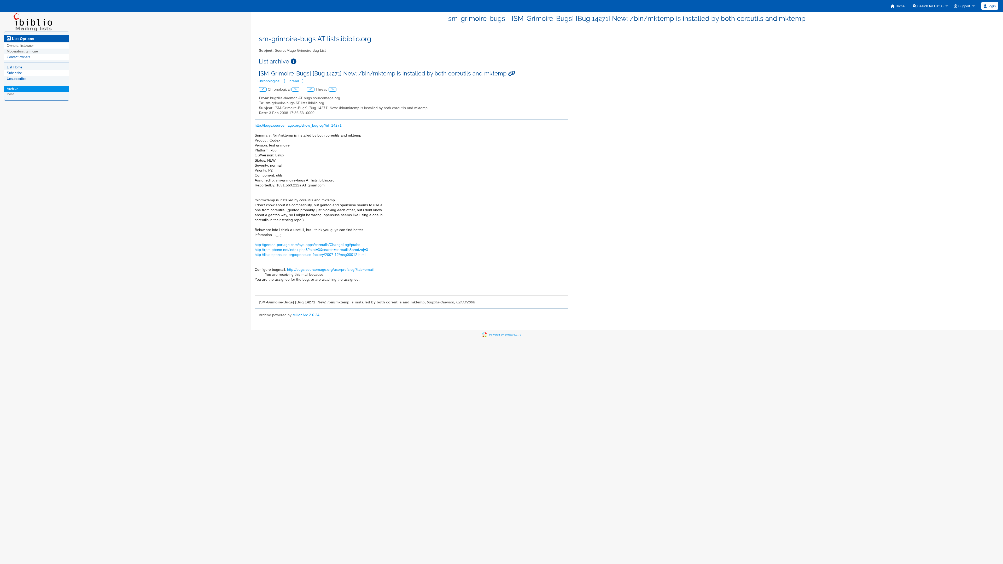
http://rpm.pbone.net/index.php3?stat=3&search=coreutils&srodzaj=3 (311, 250)
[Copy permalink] (511, 73)
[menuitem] (898, 6)
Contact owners (18, 57)
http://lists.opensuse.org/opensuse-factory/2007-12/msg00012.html (310, 255)
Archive (12, 89)
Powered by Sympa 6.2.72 (505, 334)
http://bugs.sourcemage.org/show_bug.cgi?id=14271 (298, 125)
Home (900, 5)
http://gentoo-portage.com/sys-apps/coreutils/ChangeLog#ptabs (307, 245)
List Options (22, 39)
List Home (14, 67)
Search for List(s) (929, 5)
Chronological (269, 81)
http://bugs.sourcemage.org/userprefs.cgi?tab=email (330, 270)
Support (963, 5)
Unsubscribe (16, 79)
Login (991, 5)
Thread (293, 81)
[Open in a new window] (293, 61)
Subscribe (14, 73)
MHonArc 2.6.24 (306, 315)
